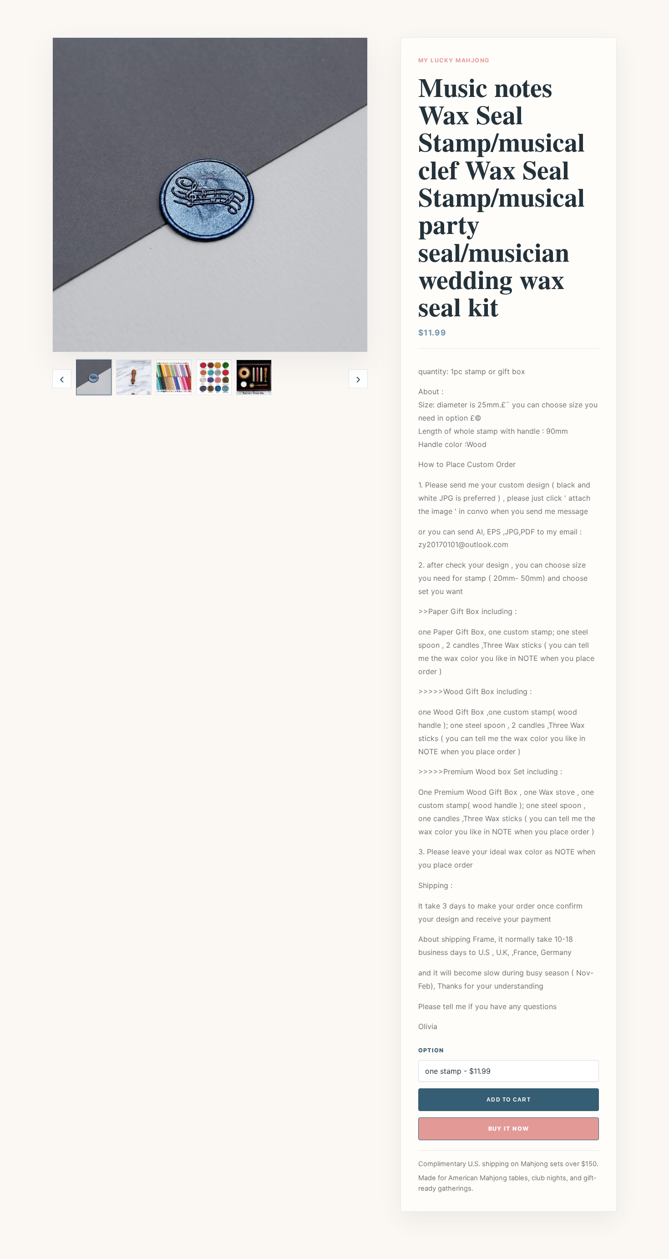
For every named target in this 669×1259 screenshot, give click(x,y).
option (431, 1050)
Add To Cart (509, 1100)
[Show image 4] (214, 377)
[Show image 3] (174, 377)
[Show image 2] (134, 377)
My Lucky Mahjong (454, 60)
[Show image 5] (254, 377)
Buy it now (508, 1128)
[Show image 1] (94, 377)
